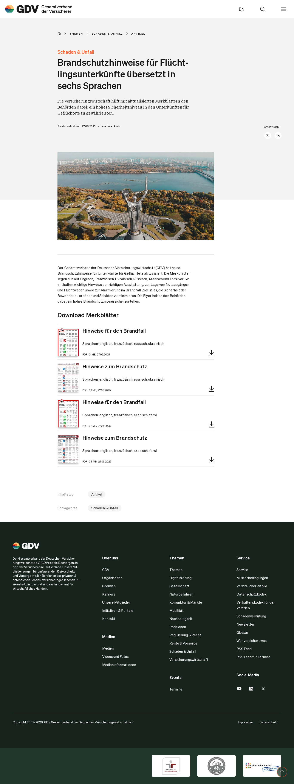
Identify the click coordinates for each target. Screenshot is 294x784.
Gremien (109, 586)
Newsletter (246, 624)
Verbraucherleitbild (252, 586)
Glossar (243, 632)
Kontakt (108, 618)
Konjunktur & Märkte (185, 602)
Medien (108, 648)
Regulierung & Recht (185, 635)
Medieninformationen (119, 664)
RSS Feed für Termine (254, 657)
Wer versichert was (252, 640)
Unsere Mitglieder (116, 602)
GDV (105, 569)
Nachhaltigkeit (180, 618)
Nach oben (282, 772)
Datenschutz (269, 722)
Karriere (109, 594)
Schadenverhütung (251, 616)
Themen (176, 569)
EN (241, 9)
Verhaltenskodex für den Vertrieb (256, 605)
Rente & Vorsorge (183, 643)
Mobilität (176, 610)
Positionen (177, 627)
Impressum (245, 722)
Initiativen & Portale (117, 610)
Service (242, 569)
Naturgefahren (181, 594)
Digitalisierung (180, 578)
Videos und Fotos (115, 656)
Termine (175, 689)
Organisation (112, 578)
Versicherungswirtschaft (188, 659)
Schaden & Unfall (104, 508)
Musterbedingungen (252, 578)
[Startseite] (63, 33)
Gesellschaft (179, 586)
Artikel (96, 494)
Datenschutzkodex (251, 594)
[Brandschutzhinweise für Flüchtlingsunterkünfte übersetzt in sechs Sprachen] (38, 9)
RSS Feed (244, 648)
